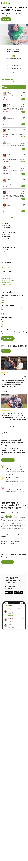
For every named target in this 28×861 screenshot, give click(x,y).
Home (3, 78)
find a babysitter (8, 515)
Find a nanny (4, 265)
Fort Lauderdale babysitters (8, 280)
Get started (6, 350)
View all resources (7, 562)
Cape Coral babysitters (7, 276)
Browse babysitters (8, 338)
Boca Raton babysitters (7, 274)
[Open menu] (26, 2)
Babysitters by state (6, 284)
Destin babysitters (6, 278)
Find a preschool (5, 267)
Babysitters (7, 78)
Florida (12, 78)
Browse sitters (6, 19)
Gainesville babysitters (7, 282)
